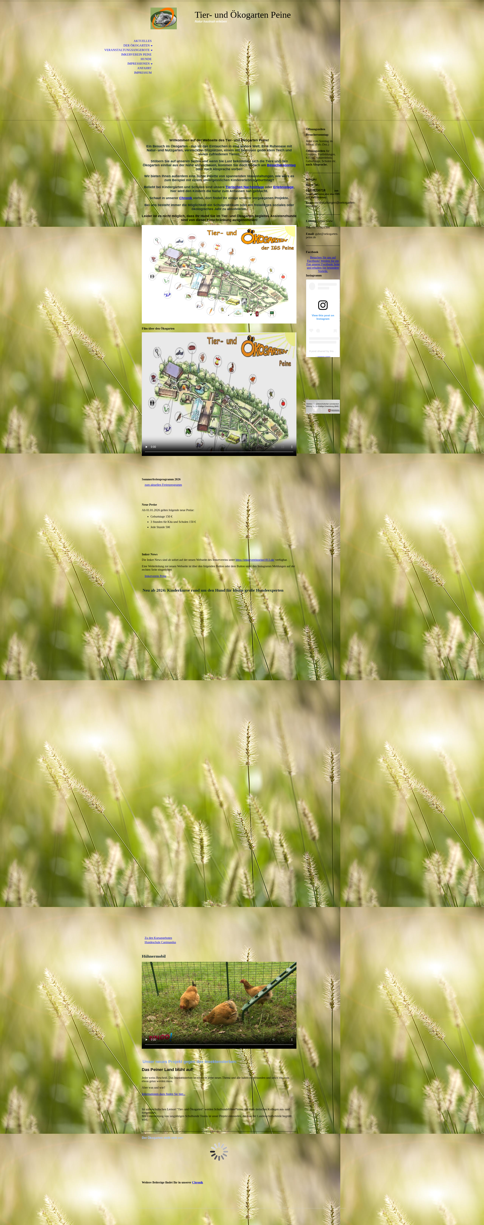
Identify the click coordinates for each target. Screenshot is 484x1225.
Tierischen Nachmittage (245, 187)
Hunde (146, 59)
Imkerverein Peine (136, 54)
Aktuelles (143, 41)
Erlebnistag (282, 187)
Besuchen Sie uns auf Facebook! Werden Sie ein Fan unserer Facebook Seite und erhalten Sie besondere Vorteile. (323, 264)
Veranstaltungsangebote (127, 50)
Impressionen (138, 63)
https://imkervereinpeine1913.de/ (255, 559)
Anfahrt (144, 68)
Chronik (186, 198)
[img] (163, 18)
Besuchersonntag (281, 165)
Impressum (143, 72)
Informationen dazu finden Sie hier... (163, 1094)
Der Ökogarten (136, 45)
